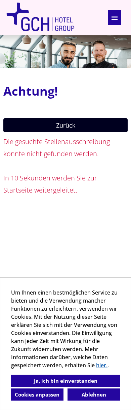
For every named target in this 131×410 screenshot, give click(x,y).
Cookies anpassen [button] (37, 394)
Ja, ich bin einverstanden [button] (65, 380)
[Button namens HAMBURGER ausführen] (114, 17)
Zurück (65, 125)
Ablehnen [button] (94, 394)
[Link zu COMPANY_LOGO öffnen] (40, 17)
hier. (101, 365)
